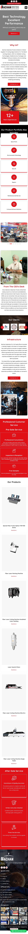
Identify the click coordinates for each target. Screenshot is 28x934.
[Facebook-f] (12, 1)
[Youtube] (16, 1)
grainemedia (14, 929)
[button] (26, 7)
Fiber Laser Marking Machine (14, 573)
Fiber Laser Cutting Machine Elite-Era (14, 713)
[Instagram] (14, 1)
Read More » (14, 530)
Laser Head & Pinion (14, 667)
